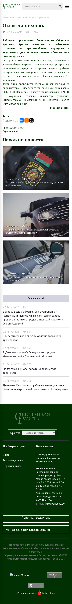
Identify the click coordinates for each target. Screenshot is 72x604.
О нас (6, 454)
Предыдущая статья (13, 127)
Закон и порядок (37, 17)
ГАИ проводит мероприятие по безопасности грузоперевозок (34, 278)
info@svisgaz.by (54, 503)
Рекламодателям (13, 460)
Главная (7, 17)
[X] (31, 120)
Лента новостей (36, 298)
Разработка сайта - (27, 593)
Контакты (44, 446)
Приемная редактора (36, 517)
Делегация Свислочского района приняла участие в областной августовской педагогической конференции (36, 387)
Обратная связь (12, 466)
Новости (19, 17)
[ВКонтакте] (22, 120)
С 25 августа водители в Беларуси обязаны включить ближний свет (32, 231)
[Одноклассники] (26, 120)
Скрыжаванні (10, 131)
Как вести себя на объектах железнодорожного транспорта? (35, 184)
